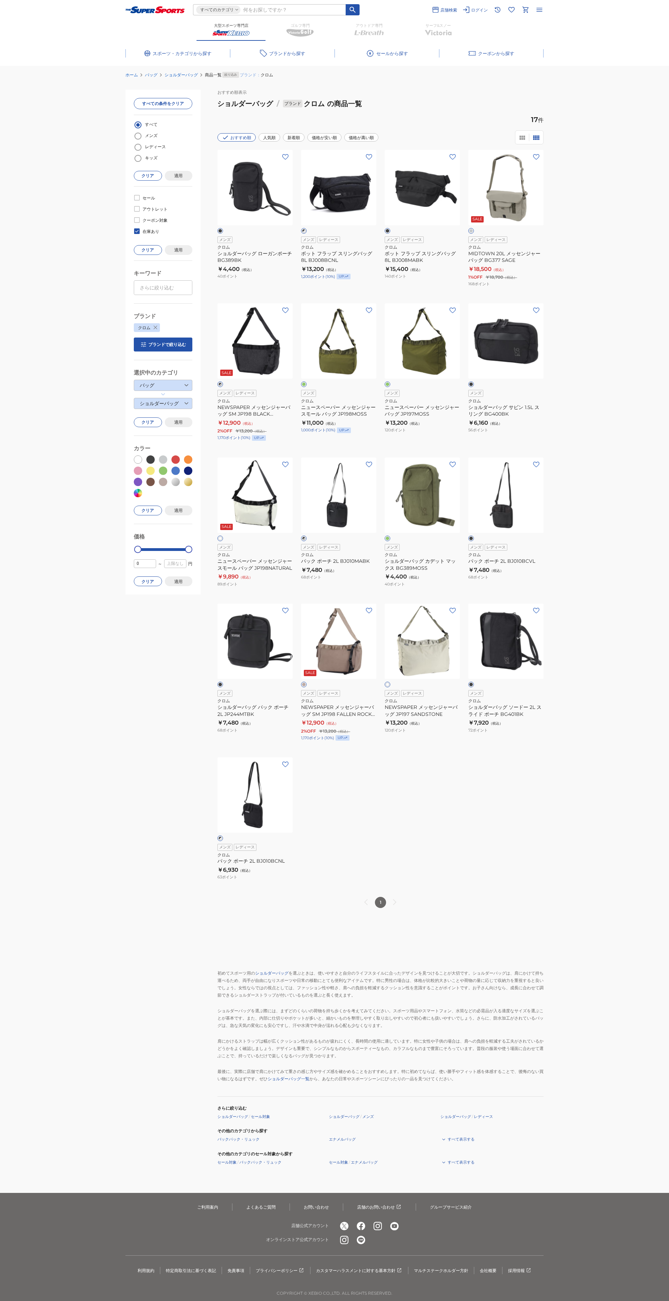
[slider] (137, 549)
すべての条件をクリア (163, 103)
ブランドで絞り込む (167, 344)
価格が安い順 (324, 137)
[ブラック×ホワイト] (304, 231)
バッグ (151, 74)
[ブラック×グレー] (220, 384)
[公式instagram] (378, 1226)
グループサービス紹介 (451, 1207)
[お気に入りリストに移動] (511, 10)
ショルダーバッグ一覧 (288, 1078)
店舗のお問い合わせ (376, 1207)
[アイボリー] (387, 684)
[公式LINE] (361, 1240)
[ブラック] (220, 231)
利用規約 (146, 1270)
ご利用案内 (207, 1207)
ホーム (131, 74)
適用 (178, 175)
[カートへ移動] (525, 10)
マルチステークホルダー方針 (441, 1270)
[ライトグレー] (471, 231)
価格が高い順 (361, 137)
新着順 (293, 137)
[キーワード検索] (353, 9)
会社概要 (488, 1270)
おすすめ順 (240, 137)
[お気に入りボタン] (285, 157)
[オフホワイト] (220, 538)
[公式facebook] (361, 1226)
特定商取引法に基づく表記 (191, 1270)
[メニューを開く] (539, 9)
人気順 (269, 137)
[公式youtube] (394, 1226)
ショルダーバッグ (181, 74)
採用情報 (516, 1270)
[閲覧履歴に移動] (497, 9)
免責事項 (236, 1270)
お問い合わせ (316, 1207)
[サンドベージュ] (304, 684)
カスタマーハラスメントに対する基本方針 (355, 1270)
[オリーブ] (304, 384)
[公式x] (344, 1226)
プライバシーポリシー (277, 1270)
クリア (147, 175)
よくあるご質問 (261, 1207)
